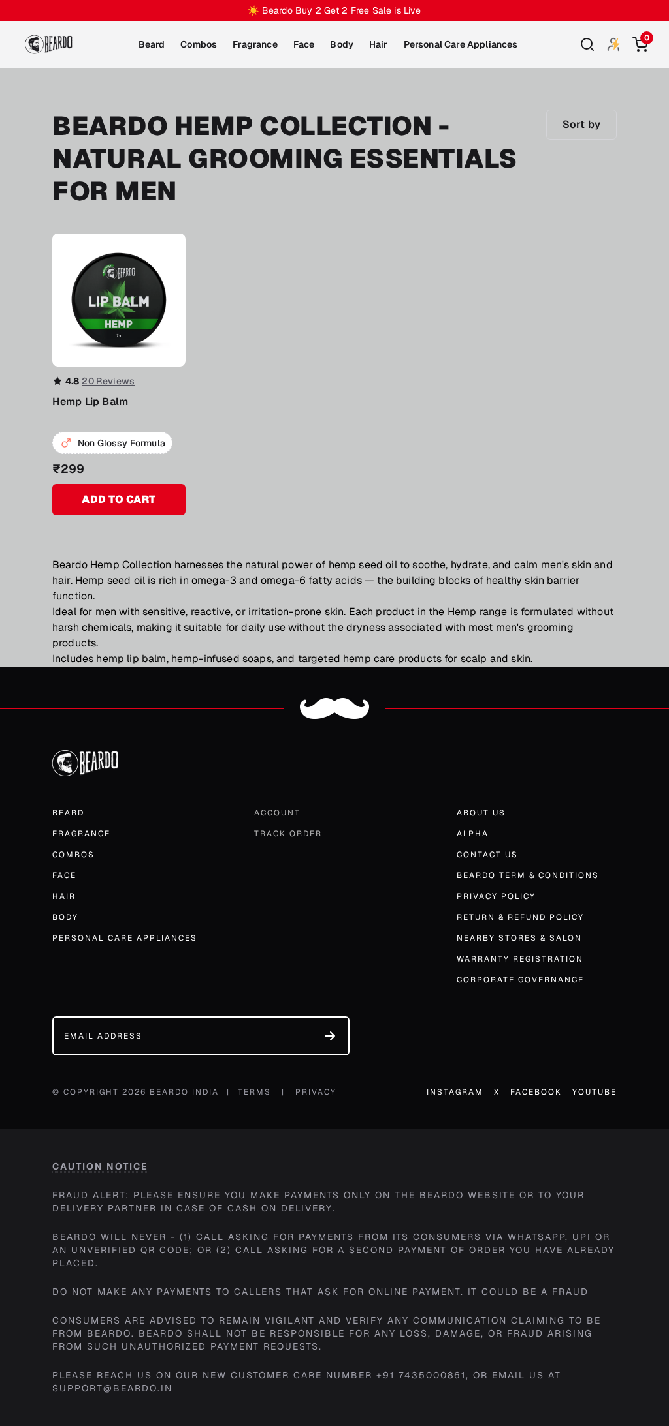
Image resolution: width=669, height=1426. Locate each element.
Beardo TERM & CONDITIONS (528, 875)
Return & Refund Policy (520, 917)
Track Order (288, 833)
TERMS (254, 1092)
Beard (152, 44)
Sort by (581, 124)
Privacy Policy (496, 896)
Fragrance (255, 44)
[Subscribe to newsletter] (330, 1036)
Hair (378, 44)
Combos (198, 44)
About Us (481, 813)
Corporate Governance (520, 980)
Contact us (487, 854)
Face (304, 44)
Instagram (455, 1092)
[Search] (587, 44)
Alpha (473, 833)
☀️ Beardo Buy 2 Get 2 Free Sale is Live (334, 10)
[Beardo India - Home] (49, 44)
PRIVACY (315, 1092)
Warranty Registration (520, 959)
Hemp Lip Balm (90, 401)
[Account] (613, 44)
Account (277, 813)
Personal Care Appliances (461, 44)
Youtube (594, 1092)
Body (341, 44)
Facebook (536, 1092)
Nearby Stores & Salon (519, 938)
